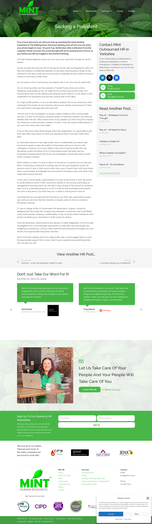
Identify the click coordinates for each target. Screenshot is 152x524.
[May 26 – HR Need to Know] (117, 131)
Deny (137, 514)
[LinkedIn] (102, 78)
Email (110, 94)
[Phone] (104, 87)
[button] (148, 498)
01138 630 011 (114, 88)
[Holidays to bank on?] (117, 143)
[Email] (104, 95)
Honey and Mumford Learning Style (95, 481)
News (60, 478)
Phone (110, 86)
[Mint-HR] (29, 8)
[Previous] (11, 309)
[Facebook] (116, 78)
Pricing (60, 487)
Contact (61, 490)
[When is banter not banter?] (117, 154)
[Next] (141, 309)
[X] (109, 78)
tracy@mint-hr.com (116, 97)
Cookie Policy (119, 519)
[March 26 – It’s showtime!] (117, 166)
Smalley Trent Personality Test (93, 478)
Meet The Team (64, 476)
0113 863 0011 (114, 389)
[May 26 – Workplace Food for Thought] (117, 118)
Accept (111, 514)
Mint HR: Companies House (44, 521)
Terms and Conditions (74, 518)
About (60, 473)
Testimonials (63, 481)
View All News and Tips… (110, 173)
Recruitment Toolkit (89, 484)
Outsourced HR (64, 484)
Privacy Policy (127, 519)
